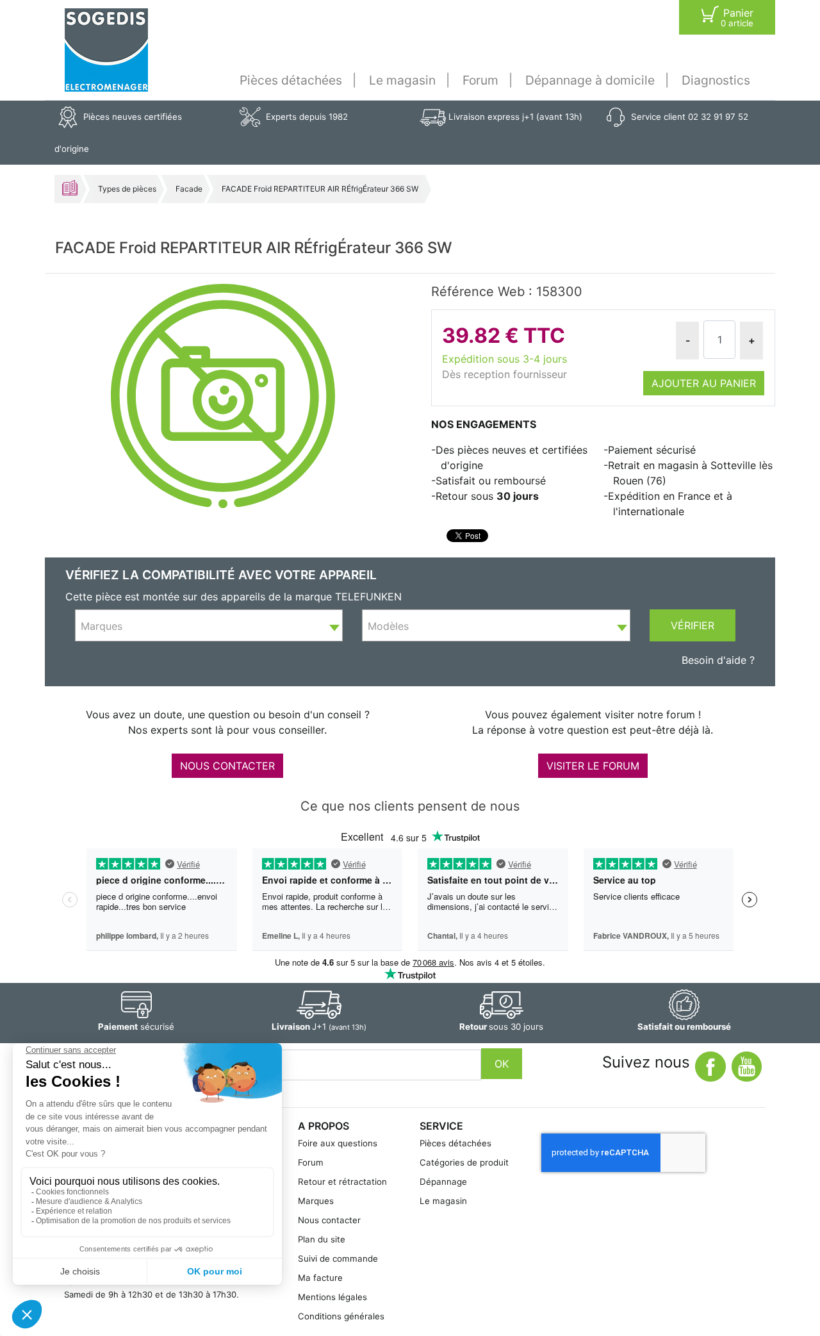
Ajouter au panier (704, 383)
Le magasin (402, 80)
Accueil (70, 188)
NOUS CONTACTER (227, 765)
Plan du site (321, 1239)
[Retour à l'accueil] (106, 50)
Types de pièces (127, 189)
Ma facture (320, 1278)
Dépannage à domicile (590, 80)
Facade (189, 189)
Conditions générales (341, 1316)
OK (502, 1063)
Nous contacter (329, 1220)
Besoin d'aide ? (718, 660)
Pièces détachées (291, 80)
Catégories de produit (464, 1162)
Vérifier (692, 625)
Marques (316, 1201)
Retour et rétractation (342, 1181)
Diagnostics (716, 80)
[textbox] (209, 626)
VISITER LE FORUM (592, 765)
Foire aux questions (337, 1143)
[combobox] (209, 625)
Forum (480, 80)
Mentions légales (332, 1297)
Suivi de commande (338, 1258)
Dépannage (443, 1181)
